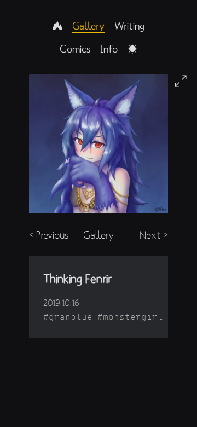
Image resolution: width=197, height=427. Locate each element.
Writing (129, 25)
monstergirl (133, 316)
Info (109, 48)
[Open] (180, 81)
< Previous (48, 235)
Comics (75, 48)
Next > (154, 235)
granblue (70, 316)
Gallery (88, 25)
